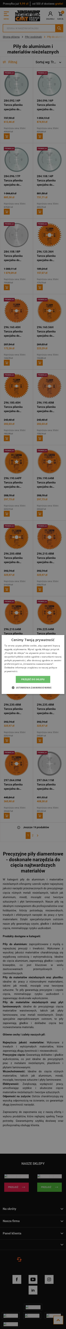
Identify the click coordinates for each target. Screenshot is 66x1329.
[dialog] (33, 664)
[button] (33, 687)
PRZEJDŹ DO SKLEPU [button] (33, 679)
